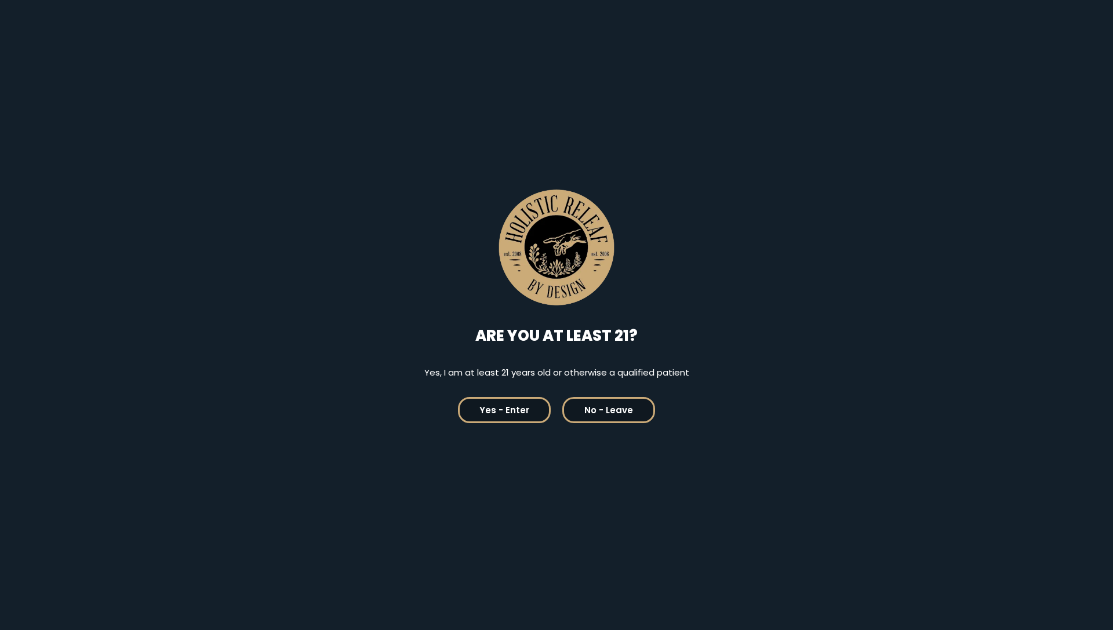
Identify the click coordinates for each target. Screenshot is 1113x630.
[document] (556, 315)
